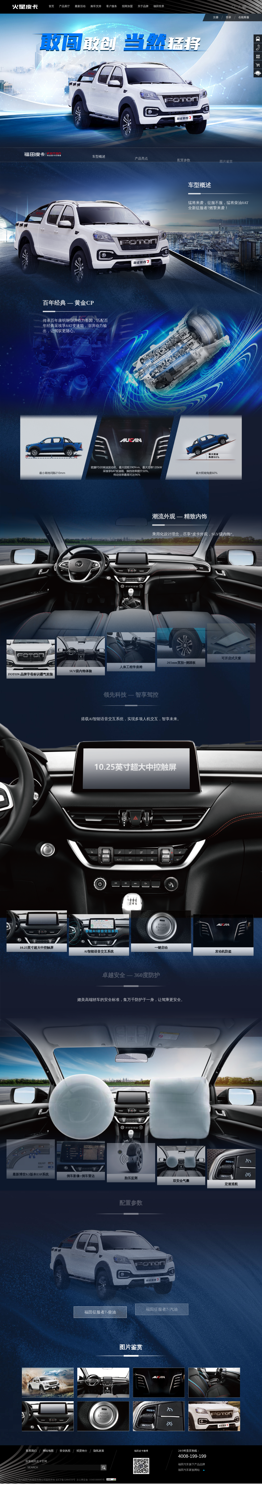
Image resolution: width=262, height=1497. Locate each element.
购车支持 (96, 6)
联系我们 (31, 1450)
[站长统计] (111, 1479)
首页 (51, 6)
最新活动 (80, 6)
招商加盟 (127, 6)
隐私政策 (98, 1450)
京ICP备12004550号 (65, 1479)
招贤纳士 (82, 1450)
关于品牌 (143, 6)
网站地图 (48, 1450)
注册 (215, 17)
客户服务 (111, 6)
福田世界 (158, 6)
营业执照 (65, 1450)
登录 (228, 17)
